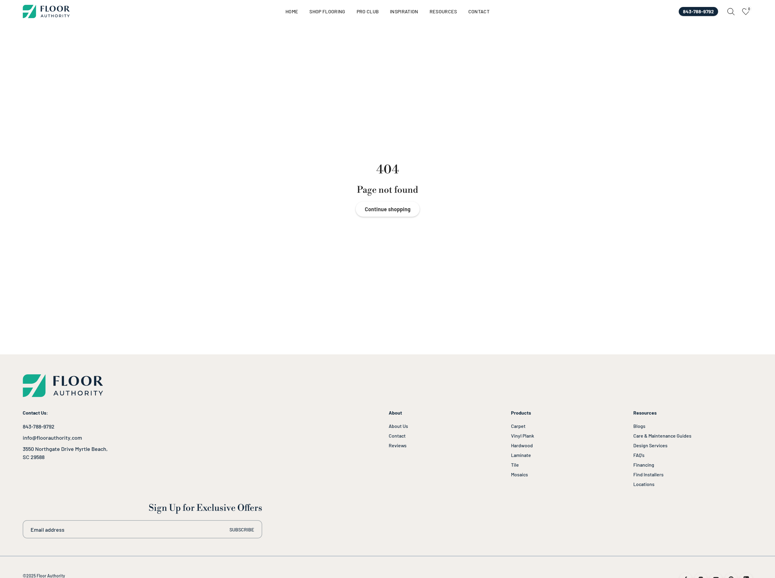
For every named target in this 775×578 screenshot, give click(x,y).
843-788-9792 (38, 426)
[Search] (731, 11)
